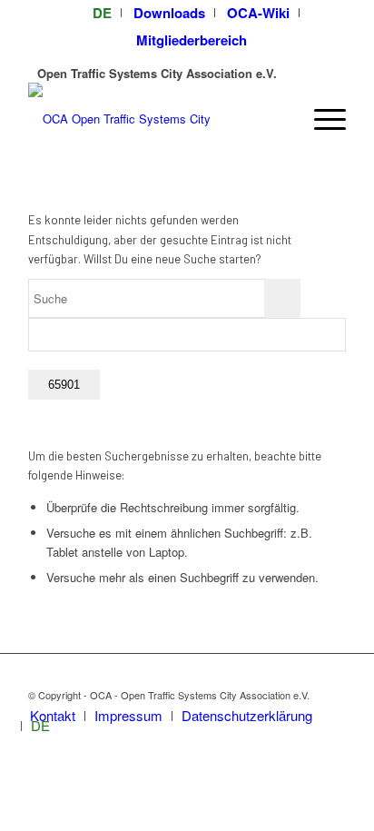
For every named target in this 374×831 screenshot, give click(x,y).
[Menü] (321, 119)
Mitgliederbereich (191, 40)
